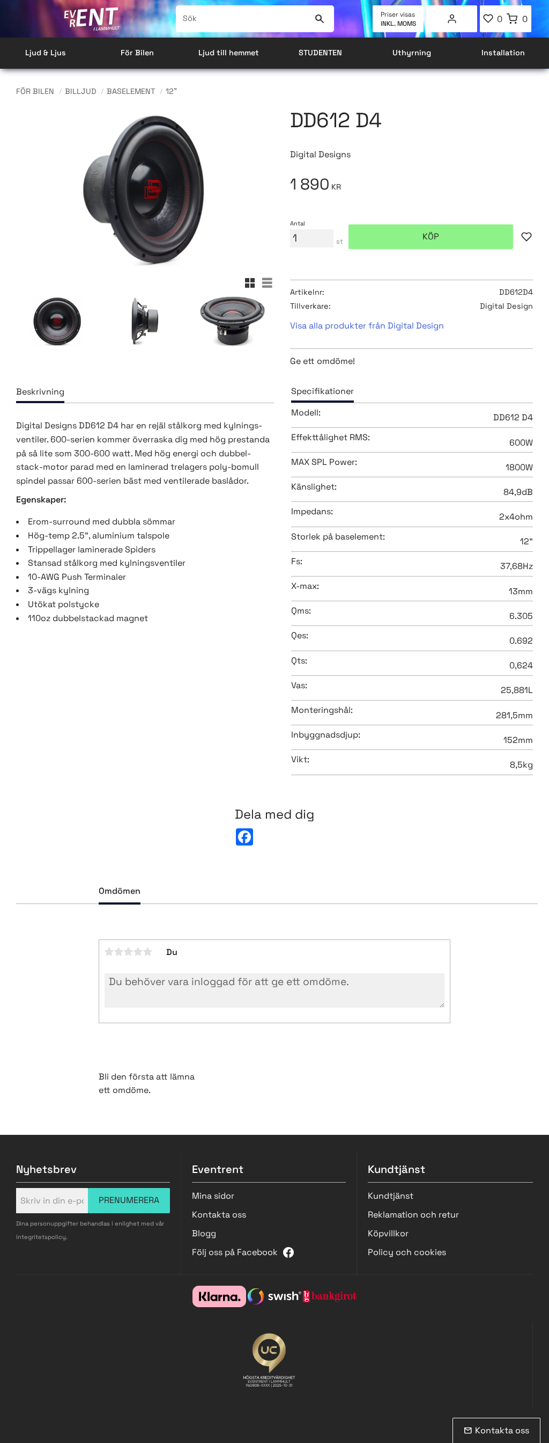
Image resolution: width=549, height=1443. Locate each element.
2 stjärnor (119, 952)
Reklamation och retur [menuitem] (413, 1214)
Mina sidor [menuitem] (452, 19)
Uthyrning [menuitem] (411, 52)
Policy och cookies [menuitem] (407, 1252)
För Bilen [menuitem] (137, 52)
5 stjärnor (148, 952)
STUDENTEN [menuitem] (320, 52)
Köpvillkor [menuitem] (388, 1233)
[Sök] (319, 19)
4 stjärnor (138, 952)
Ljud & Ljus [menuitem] (45, 52)
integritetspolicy (41, 1237)
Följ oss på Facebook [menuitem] (235, 1252)
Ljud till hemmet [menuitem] (228, 52)
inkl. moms (398, 23)
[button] (493, 18)
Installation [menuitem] (503, 52)
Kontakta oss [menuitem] (219, 1214)
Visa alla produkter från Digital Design (367, 325)
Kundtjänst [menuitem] (390, 1195)
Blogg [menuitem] (204, 1233)
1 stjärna (109, 952)
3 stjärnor (128, 952)
